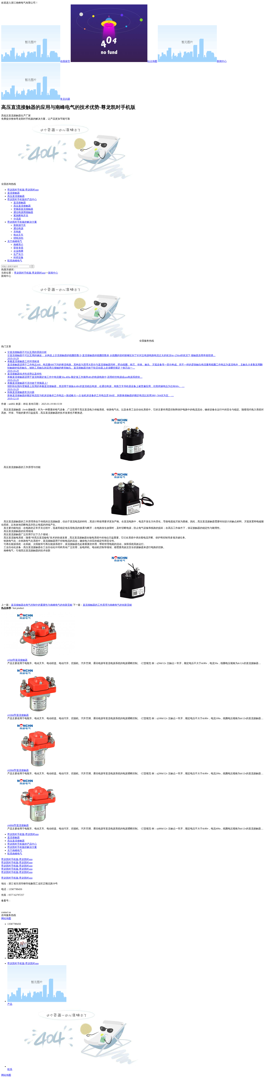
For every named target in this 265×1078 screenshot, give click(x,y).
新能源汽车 (19, 225)
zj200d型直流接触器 (18, 770)
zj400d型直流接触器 (18, 825)
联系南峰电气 (14, 260)
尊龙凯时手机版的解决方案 (22, 222)
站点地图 (152, 61)
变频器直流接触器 (23, 209)
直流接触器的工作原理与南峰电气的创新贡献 (107, 605)
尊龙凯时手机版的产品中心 (22, 199)
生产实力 (18, 254)
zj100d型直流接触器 (18, 715)
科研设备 (18, 257)
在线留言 (65, 61)
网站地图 (6, 918)
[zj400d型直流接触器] (38, 822)
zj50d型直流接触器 (17, 660)
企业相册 (18, 251)
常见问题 (65, 99)
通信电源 (18, 228)
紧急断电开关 (20, 215)
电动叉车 (18, 235)
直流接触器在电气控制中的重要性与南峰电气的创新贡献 (41, 605)
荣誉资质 (18, 247)
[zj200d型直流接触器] (38, 767)
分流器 (17, 218)
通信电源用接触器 (23, 212)
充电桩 (17, 231)
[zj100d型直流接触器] (38, 712)
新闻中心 (222, 61)
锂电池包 (18, 238)
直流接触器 (13, 193)
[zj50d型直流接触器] (38, 657)
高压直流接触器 (16, 196)
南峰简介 (18, 244)
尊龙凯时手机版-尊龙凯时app (23, 189)
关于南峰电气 (14, 241)
